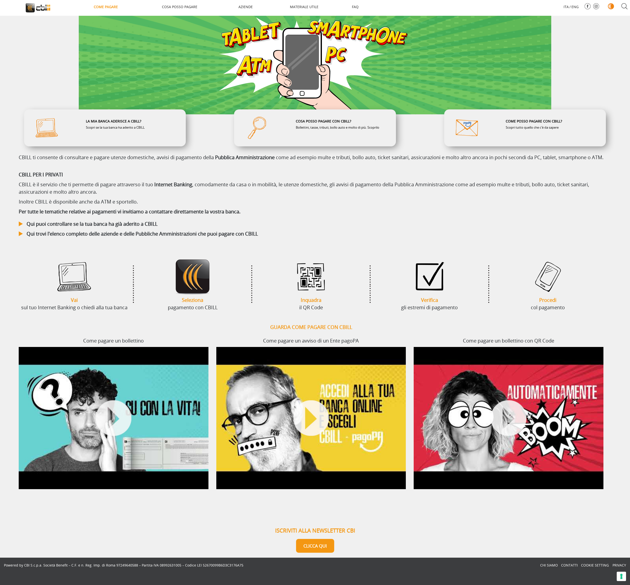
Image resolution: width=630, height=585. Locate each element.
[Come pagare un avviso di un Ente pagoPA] (311, 418)
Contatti (569, 565)
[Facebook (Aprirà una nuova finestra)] (587, 6)
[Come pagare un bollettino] (113, 418)
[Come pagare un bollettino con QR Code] (508, 418)
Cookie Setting (595, 565)
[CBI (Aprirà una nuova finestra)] (611, 6)
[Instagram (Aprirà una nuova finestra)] (596, 6)
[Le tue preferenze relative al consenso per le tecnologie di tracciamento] (621, 576)
